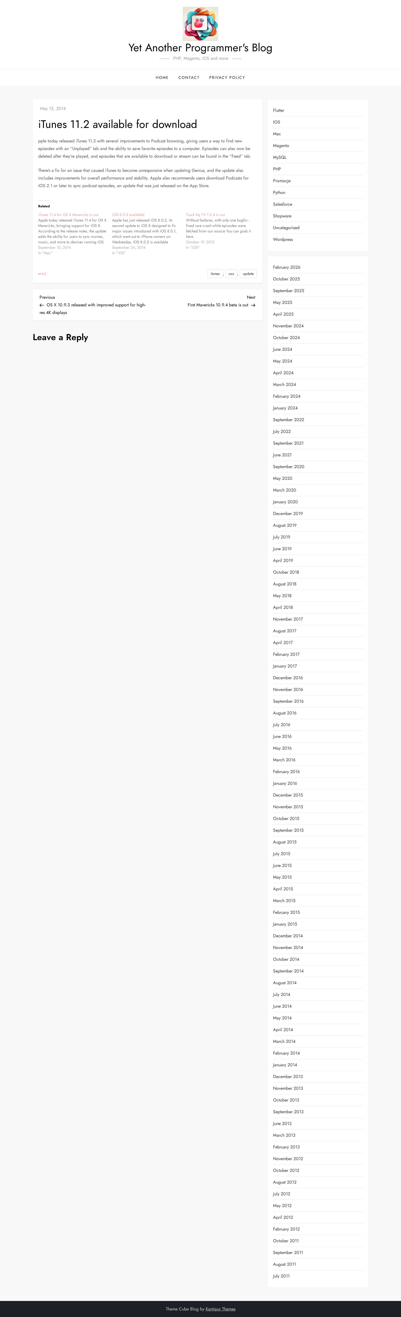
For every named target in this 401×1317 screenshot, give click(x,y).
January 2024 (285, 408)
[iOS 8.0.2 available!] (149, 234)
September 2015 (288, 830)
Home (162, 77)
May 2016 (282, 748)
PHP (277, 169)
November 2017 (288, 619)
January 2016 (285, 783)
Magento (281, 145)
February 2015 (286, 912)
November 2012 (288, 1159)
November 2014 (288, 947)
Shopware (282, 216)
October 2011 (286, 1241)
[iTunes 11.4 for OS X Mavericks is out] (75, 234)
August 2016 (285, 713)
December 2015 (288, 795)
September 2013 (288, 1112)
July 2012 (281, 1194)
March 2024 (284, 384)
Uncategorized (286, 228)
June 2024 (282, 349)
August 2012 (285, 1182)
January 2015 (285, 924)
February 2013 (286, 1147)
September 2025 (288, 291)
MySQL (279, 157)
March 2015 (284, 900)
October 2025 (286, 279)
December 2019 (288, 513)
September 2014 (288, 971)
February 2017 (286, 654)
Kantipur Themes (220, 1309)
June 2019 (282, 549)
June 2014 (282, 1006)
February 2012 (286, 1229)
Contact (189, 77)
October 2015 (286, 818)
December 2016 (288, 678)
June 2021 (282, 455)
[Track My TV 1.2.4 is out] (223, 231)
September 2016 (288, 701)
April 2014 (283, 1029)
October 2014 (286, 959)
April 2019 (283, 560)
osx (231, 273)
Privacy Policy (227, 77)
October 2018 (286, 572)
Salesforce (282, 204)
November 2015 (288, 807)
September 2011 (288, 1252)
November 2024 (288, 326)
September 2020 (288, 466)
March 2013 (284, 1135)
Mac (42, 274)
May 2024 (282, 361)
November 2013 (288, 1088)
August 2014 (285, 983)
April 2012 (283, 1217)
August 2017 (284, 631)
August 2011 (284, 1264)
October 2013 (286, 1100)
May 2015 (282, 877)
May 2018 (282, 595)
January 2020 (285, 502)
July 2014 (281, 994)
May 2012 (282, 1205)
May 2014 (282, 1018)
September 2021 (288, 443)
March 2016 (284, 760)
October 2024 (286, 337)
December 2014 (288, 936)
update (248, 273)
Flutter (278, 110)
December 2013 (288, 1076)
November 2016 (288, 689)
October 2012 (286, 1170)
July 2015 (281, 854)
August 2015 (285, 842)
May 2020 (282, 478)
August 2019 (285, 525)
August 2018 (285, 584)
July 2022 (282, 431)
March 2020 (284, 490)
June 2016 (282, 736)
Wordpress (283, 239)
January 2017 (285, 666)
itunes (215, 273)
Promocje (282, 181)
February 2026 (286, 267)
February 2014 (286, 1053)
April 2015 (283, 889)
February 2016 (286, 771)
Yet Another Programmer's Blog (200, 47)
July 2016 (281, 725)
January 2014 (285, 1065)
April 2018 (283, 607)
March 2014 (284, 1041)
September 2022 (288, 420)
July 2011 (281, 1276)
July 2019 (281, 537)
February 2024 (286, 396)
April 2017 (283, 642)
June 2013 (282, 1123)
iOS (276, 122)
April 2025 (283, 314)
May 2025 (282, 302)
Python (279, 192)
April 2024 (283, 373)
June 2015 (282, 865)
